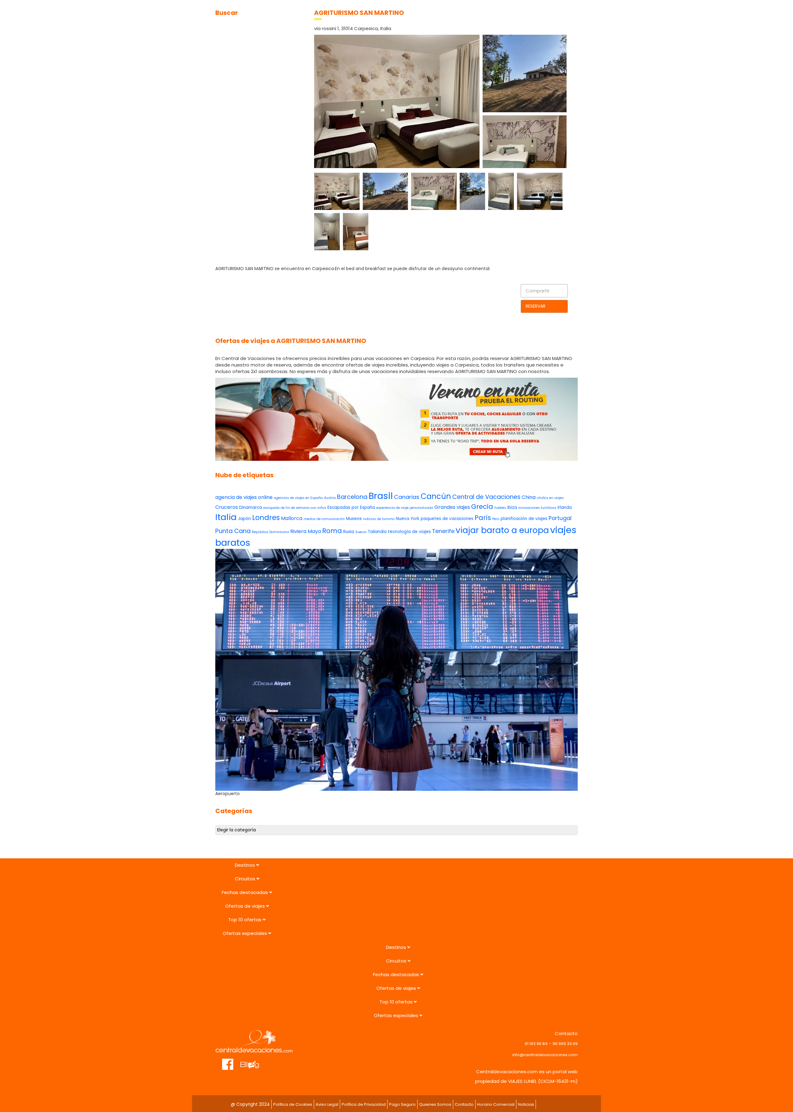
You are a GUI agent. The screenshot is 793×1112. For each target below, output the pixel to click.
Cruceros (226, 507)
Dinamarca (250, 507)
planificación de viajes (524, 519)
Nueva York (407, 519)
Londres (266, 518)
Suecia (360, 532)
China (529, 497)
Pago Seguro (402, 1104)
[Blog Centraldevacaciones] (252, 1061)
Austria (330, 498)
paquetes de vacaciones (447, 519)
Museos (354, 519)
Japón (244, 519)
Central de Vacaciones (486, 497)
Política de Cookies (292, 1104)
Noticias (526, 1104)
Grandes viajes (452, 507)
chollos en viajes (550, 498)
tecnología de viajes (409, 532)
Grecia (482, 506)
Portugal (560, 518)
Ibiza (512, 507)
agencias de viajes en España (298, 498)
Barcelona (352, 497)
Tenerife (443, 531)
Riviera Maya (305, 531)
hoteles (500, 507)
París (483, 517)
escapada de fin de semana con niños (294, 507)
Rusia (348, 532)
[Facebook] (227, 1061)
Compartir (538, 290)
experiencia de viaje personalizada (404, 507)
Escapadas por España (351, 507)
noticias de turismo (379, 519)
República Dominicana (270, 532)
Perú (495, 519)
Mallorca (291, 518)
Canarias (406, 497)
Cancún (436, 496)
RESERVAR (535, 306)
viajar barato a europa (502, 530)
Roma (332, 530)
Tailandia (377, 532)
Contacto (464, 1104)
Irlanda (565, 507)
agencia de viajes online (244, 497)
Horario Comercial (496, 1104)
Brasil (381, 495)
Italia (226, 517)
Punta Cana (233, 531)
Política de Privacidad (364, 1104)
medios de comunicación (324, 519)
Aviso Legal (327, 1104)
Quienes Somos (435, 1104)
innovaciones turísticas (537, 507)
